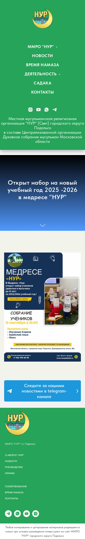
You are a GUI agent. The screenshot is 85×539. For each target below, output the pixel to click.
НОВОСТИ (42, 55)
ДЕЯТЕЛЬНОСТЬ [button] (41, 73)
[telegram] (54, 109)
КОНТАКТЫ (42, 92)
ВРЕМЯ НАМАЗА (42, 64)
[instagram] (30, 109)
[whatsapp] (46, 109)
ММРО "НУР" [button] (41, 46)
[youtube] (38, 109)
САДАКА (42, 83)
